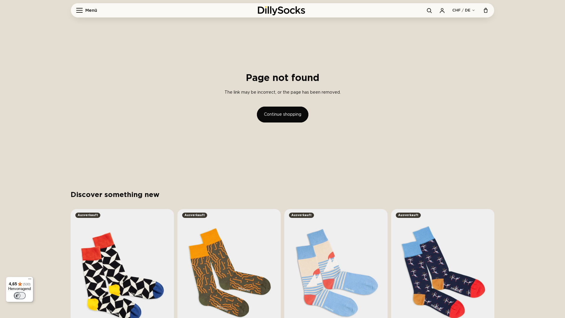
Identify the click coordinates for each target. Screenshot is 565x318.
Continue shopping (282, 114)
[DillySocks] (282, 10)
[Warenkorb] (485, 10)
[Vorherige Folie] (79, 277)
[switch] (20, 295)
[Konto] (442, 10)
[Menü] (29, 280)
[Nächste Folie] (165, 277)
